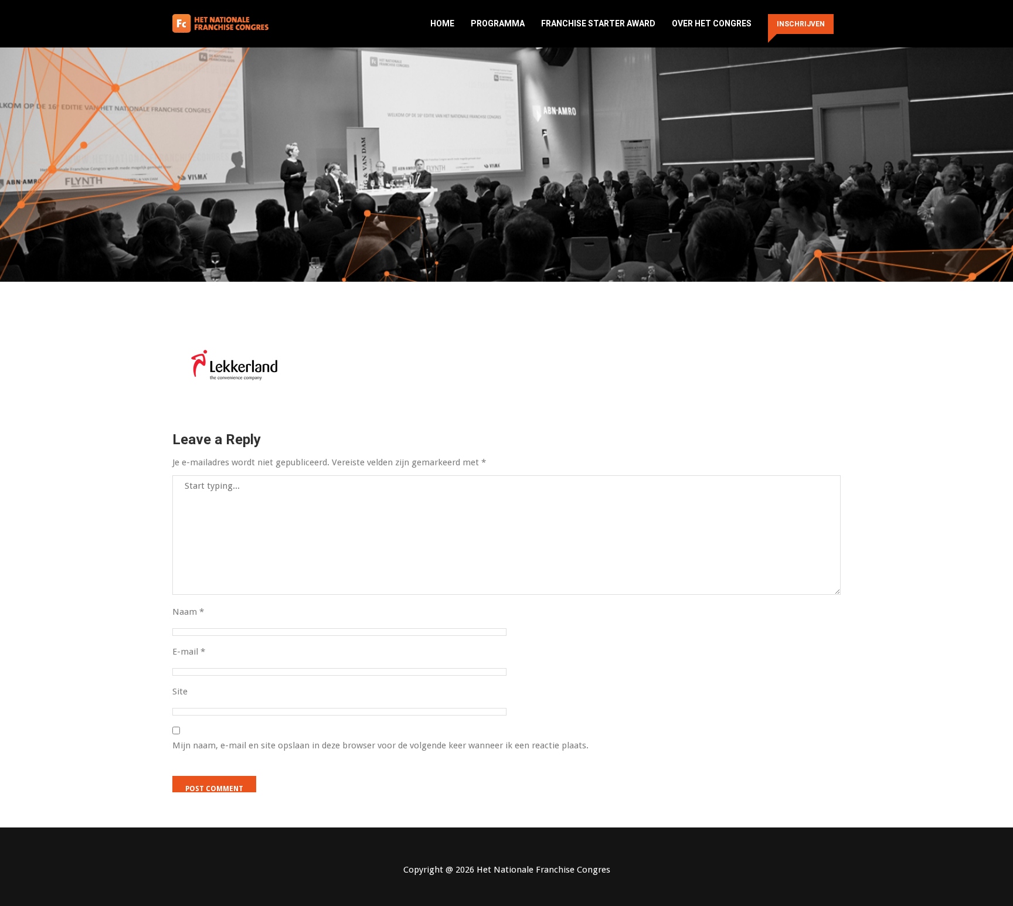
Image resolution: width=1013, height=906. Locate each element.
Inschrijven (801, 24)
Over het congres (712, 23)
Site (180, 691)
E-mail (188, 651)
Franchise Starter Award (598, 23)
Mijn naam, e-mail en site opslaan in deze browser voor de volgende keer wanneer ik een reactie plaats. (380, 745)
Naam (188, 612)
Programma (498, 23)
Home (442, 23)
